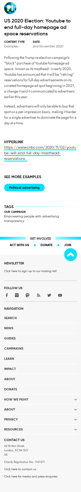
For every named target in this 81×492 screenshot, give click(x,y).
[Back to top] (70, 254)
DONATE (10, 389)
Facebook (6, 295)
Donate (46, 245)
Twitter (49, 295)
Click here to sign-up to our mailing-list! (30, 271)
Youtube (60, 295)
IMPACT (10, 369)
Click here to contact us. (20, 469)
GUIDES (10, 338)
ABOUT (9, 379)
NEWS (8, 328)
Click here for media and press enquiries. (31, 476)
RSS (38, 295)
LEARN (9, 358)
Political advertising (24, 187)
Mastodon (27, 295)
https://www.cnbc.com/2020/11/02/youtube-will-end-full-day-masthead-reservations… (40, 153)
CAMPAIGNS (13, 348)
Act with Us (19, 245)
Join (67, 245)
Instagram (17, 295)
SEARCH (10, 318)
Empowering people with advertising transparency (31, 218)
